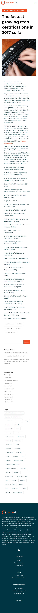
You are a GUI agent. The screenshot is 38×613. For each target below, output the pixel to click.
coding (26, 421)
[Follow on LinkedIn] (19, 550)
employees (17, 440)
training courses (10, 332)
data (17, 428)
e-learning (8, 440)
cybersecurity (9, 428)
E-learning (7, 377)
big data (7, 417)
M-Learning (7, 389)
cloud (18, 421)
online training (9, 476)
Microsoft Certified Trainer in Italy (15, 356)
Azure (21, 413)
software (22, 480)
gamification (8, 444)
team (6, 488)
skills (6, 480)
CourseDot (17, 425)
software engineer (10, 484)
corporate (8, 425)
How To (6, 383)
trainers (24, 488)
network (7, 472)
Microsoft (8, 460)
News (6, 10)
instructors (17, 448)
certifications (9, 324)
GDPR (17, 444)
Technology (13, 10)
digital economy (9, 436)
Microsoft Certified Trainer (12, 464)
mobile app (23, 468)
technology (15, 488)
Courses (7, 399)
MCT (23, 456)
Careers (6, 375)
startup (21, 484)
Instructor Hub (19, 594)
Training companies (19, 591)
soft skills (14, 480)
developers (18, 432)
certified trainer (9, 421)
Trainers (7, 402)
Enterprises (19, 588)
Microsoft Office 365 (10, 468)
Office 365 (16, 472)
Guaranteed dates (10, 380)
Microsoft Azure (18, 460)
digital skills (21, 436)
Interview (7, 386)
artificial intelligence (10, 413)
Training (22, 10)
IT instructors (9, 452)
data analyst (8, 432)
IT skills (19, 324)
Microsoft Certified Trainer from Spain (16, 352)
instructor (8, 448)
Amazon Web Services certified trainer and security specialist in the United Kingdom (16, 361)
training (17, 328)
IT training (8, 328)
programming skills (22, 476)
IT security (19, 452)
